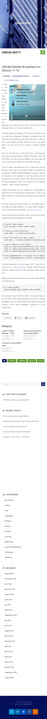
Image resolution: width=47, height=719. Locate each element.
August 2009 (9, 677)
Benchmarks (9, 500)
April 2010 (8, 657)
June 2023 (8, 584)
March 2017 (9, 610)
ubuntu (32, 360)
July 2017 (8, 605)
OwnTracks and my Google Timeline (16, 400)
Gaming (7, 526)
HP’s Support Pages (16, 267)
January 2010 (9, 667)
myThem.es (28, 704)
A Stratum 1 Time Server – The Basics (16, 437)
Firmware (6, 76)
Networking (9, 542)
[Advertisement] (23, 466)
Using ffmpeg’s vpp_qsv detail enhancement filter (21, 421)
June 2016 (8, 625)
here (3, 199)
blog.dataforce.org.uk (34, 210)
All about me (23, 28)
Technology (9, 552)
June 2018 (8, 599)
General (8, 531)
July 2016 (8, 620)
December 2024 (10, 579)
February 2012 (10, 641)
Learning (8, 536)
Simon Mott (23, 23)
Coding (7, 505)
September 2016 (11, 615)
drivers (12, 360)
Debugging (9, 516)
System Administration (20, 76)
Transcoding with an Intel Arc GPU (15, 426)
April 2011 (8, 646)
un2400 (40, 360)
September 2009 (11, 672)
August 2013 (9, 631)
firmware (21, 360)
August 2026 (9, 573)
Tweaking (8, 557)
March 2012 (9, 636)
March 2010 (9, 662)
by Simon (36, 76)
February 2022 (10, 589)
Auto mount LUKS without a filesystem (17, 432)
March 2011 (9, 651)
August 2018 (9, 594)
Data (6, 510)
